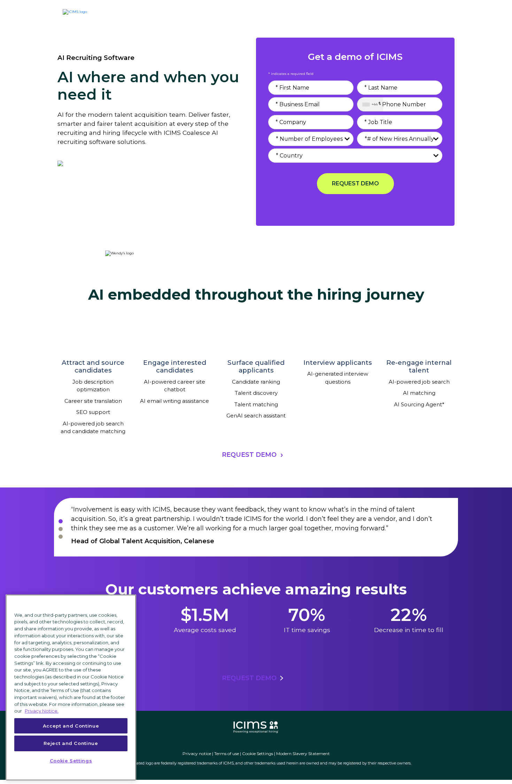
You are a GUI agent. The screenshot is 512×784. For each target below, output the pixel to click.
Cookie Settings (257, 753)
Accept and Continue (71, 726)
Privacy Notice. (42, 711)
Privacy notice (197, 753)
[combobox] (370, 104)
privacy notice (355, 207)
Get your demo (414, 13)
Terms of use (226, 753)
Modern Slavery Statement (303, 753)
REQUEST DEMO (355, 183)
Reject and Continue (71, 743)
